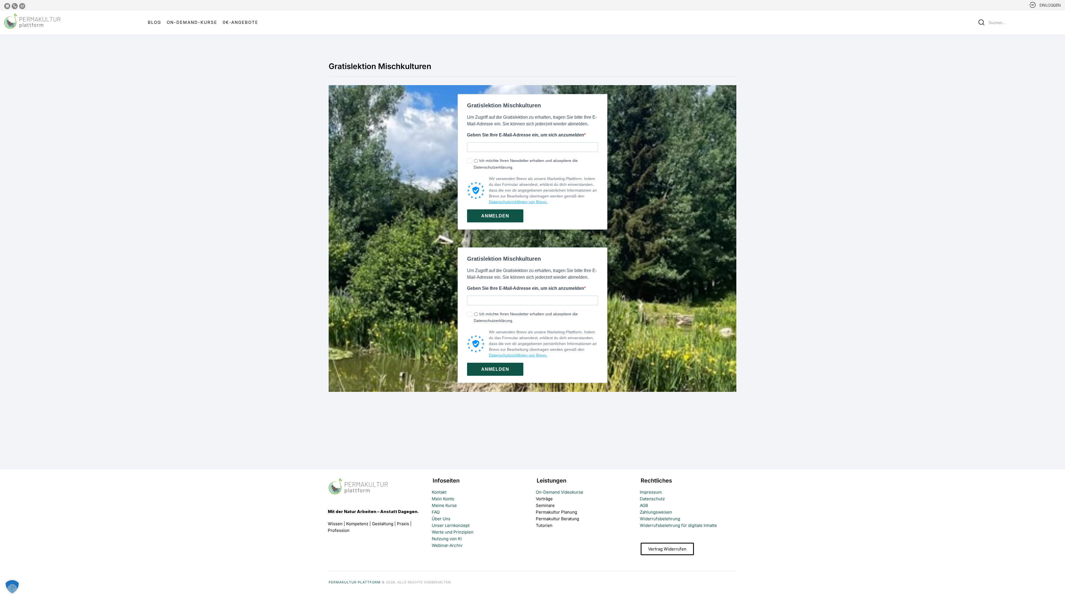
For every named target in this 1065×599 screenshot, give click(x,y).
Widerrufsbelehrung (660, 518)
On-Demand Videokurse (559, 492)
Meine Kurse (444, 505)
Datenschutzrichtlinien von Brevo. (518, 202)
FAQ (436, 512)
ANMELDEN (495, 216)
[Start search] (981, 22)
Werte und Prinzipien (452, 532)
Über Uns (441, 518)
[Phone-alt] (15, 6)
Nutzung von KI (447, 538)
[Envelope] (22, 6)
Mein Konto (443, 498)
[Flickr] (7, 6)
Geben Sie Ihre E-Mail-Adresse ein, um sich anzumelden (525, 135)
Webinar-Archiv (447, 545)
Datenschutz (652, 498)
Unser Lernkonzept (451, 525)
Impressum (651, 492)
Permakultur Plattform (355, 582)
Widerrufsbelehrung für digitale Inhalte (678, 525)
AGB (644, 505)
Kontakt (439, 492)
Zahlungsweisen (656, 512)
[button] (1057, 584)
